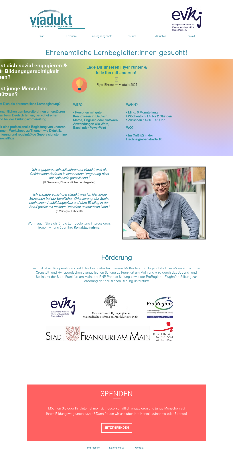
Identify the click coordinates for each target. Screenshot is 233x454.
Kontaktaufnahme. (87, 227)
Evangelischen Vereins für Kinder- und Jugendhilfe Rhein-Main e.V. (139, 268)
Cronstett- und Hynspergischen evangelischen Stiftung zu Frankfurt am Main (92, 272)
